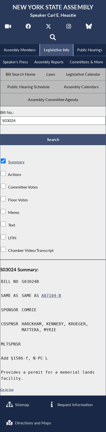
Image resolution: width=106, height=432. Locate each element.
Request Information (74, 404)
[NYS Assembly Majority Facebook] (28, 27)
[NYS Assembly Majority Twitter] (48, 27)
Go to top (7, 389)
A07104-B (51, 295)
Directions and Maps (32, 422)
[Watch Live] (8, 27)
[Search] (53, 38)
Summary (16, 161)
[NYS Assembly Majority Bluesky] (88, 27)
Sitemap (21, 404)
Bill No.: (7, 112)
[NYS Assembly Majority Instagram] (68, 27)
